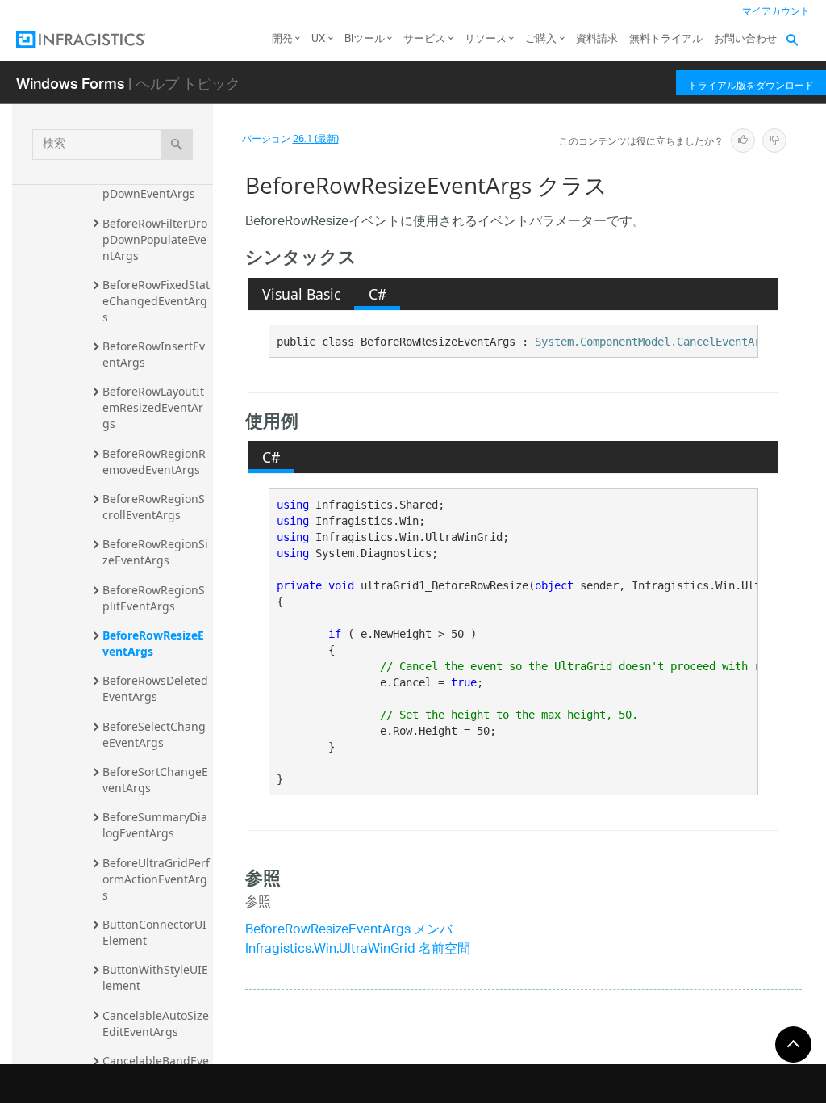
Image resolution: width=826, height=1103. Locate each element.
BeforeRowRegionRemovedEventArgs (154, 461)
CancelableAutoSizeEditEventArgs (155, 1023)
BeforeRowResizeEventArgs (153, 643)
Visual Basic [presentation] (301, 294)
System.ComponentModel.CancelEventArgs (654, 341)
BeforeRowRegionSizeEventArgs (155, 552)
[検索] (177, 144)
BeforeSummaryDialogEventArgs (154, 825)
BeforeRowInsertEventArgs (153, 354)
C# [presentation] (377, 294)
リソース (486, 39)
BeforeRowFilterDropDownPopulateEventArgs (154, 239)
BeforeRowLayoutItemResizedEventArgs (153, 407)
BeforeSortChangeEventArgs (155, 779)
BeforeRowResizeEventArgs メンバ (349, 930)
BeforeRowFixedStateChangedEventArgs (156, 301)
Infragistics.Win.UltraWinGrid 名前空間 (357, 950)
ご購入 (541, 39)
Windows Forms (70, 83)
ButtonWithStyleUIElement (155, 977)
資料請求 (597, 39)
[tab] (301, 294)
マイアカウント (776, 12)
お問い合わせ (745, 39)
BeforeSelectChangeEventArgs (154, 734)
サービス (424, 39)
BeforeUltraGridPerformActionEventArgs (156, 879)
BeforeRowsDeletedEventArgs (155, 688)
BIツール (364, 39)
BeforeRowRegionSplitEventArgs (153, 598)
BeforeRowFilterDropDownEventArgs (154, 185)
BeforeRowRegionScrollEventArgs (153, 506)
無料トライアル (666, 39)
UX (318, 39)
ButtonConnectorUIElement (154, 932)
